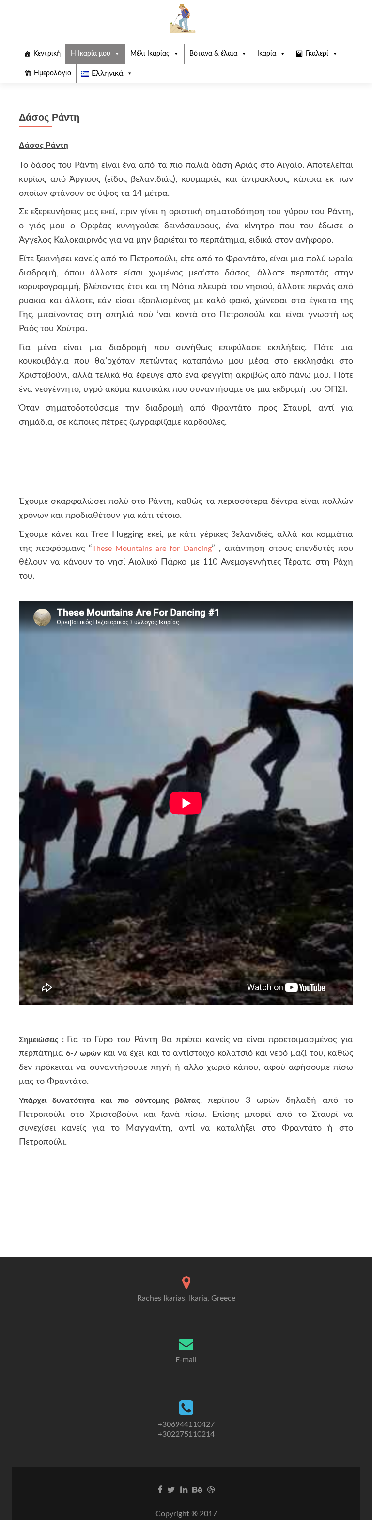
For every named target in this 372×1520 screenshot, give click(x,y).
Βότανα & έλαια (213, 53)
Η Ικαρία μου (90, 53)
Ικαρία (266, 53)
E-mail (186, 1360)
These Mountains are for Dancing (151, 548)
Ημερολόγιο (52, 73)
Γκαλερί (317, 53)
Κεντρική (47, 53)
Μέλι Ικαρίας (150, 53)
